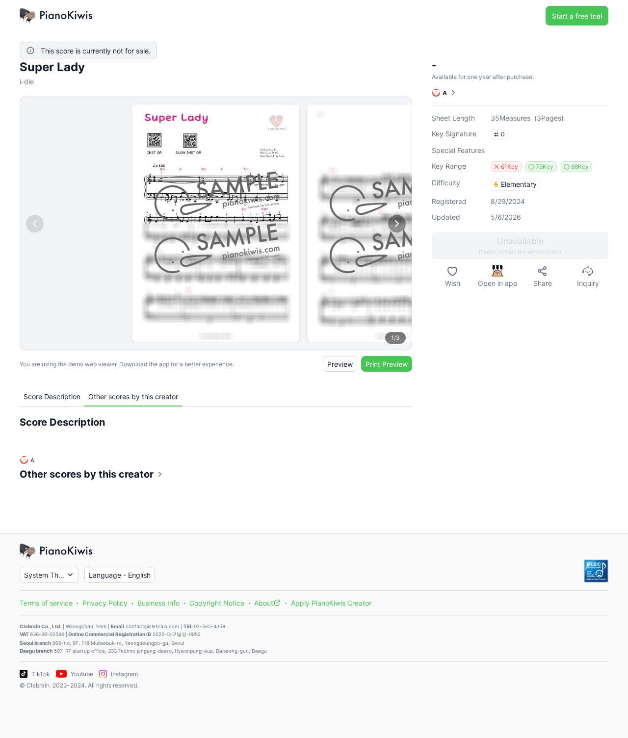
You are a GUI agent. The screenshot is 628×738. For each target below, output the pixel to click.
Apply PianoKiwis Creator (331, 603)
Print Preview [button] (387, 364)
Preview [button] (340, 364)
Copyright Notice (216, 603)
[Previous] (35, 223)
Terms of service (46, 603)
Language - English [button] (120, 575)
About (263, 603)
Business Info (158, 603)
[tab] (52, 396)
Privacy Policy (105, 603)
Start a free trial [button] (577, 16)
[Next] (397, 223)
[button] (520, 245)
